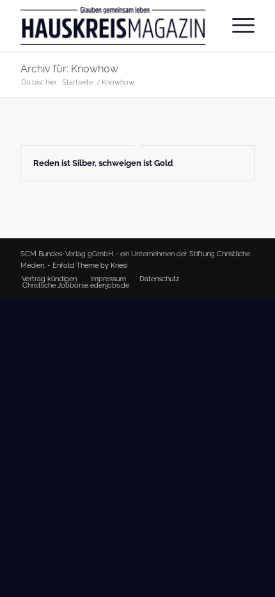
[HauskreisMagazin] (113, 25)
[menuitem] (237, 25)
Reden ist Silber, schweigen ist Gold (103, 163)
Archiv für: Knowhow (69, 69)
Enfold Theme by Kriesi (89, 265)
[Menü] (237, 25)
